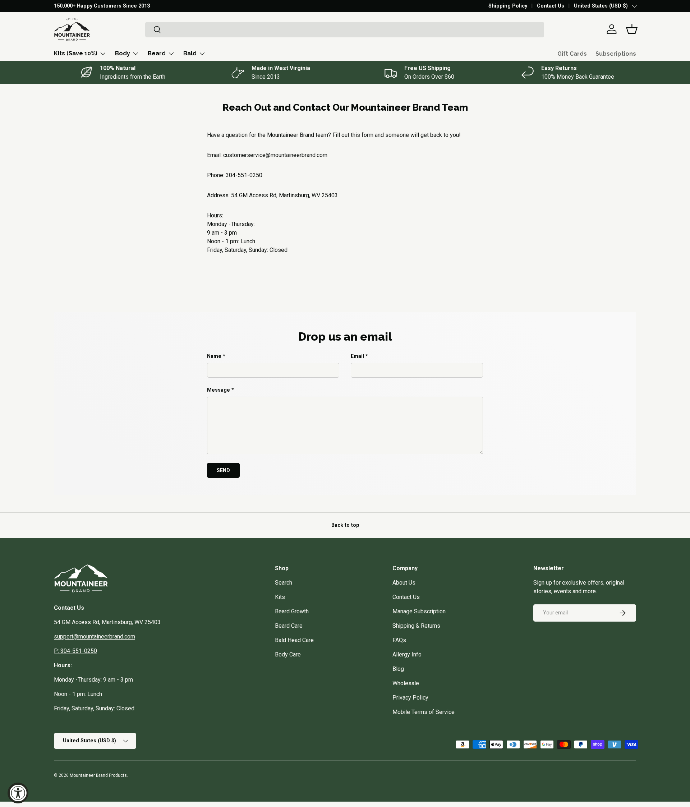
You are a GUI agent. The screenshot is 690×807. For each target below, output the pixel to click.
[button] (632, 29)
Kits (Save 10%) (75, 53)
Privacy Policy (410, 697)
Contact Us (550, 6)
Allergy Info (407, 654)
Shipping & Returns (416, 625)
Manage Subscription (419, 611)
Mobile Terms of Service (423, 712)
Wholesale (405, 683)
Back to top (345, 525)
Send (223, 470)
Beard (157, 53)
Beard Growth (292, 611)
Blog (398, 668)
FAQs (399, 640)
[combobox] (344, 29)
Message (218, 390)
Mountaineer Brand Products (98, 775)
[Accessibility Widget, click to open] (18, 793)
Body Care (288, 654)
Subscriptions (615, 53)
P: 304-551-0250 (75, 650)
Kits (280, 597)
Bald (190, 53)
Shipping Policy (507, 6)
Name (214, 356)
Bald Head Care (294, 640)
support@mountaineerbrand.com (94, 636)
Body (122, 53)
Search (283, 582)
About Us (403, 582)
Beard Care (289, 625)
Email (357, 356)
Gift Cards (572, 53)
